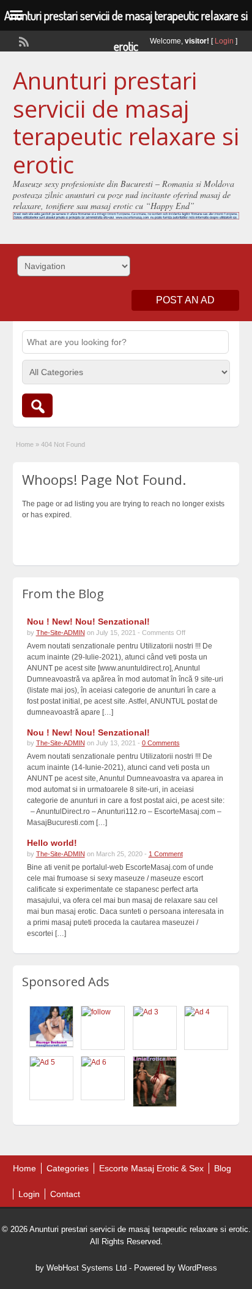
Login (224, 41)
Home (25, 444)
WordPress (197, 1267)
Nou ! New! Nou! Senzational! (88, 621)
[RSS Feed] (23, 40)
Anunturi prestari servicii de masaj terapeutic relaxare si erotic (126, 122)
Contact (65, 1194)
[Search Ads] (37, 405)
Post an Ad (185, 300)
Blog (222, 1168)
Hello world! (52, 843)
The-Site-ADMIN (60, 632)
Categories (67, 1168)
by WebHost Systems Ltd (81, 1267)
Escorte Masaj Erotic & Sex (151, 1168)
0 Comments (161, 743)
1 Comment (166, 853)
